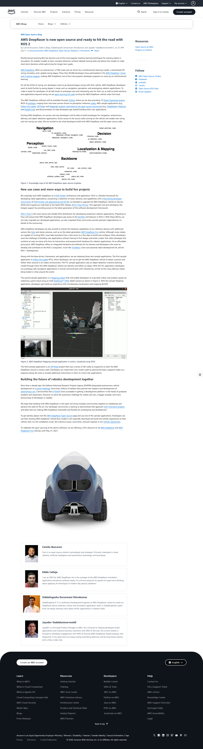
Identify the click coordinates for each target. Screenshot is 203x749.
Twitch (141, 85)
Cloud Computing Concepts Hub (32, 697)
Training (64, 686)
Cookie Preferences (48, 740)
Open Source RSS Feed (148, 88)
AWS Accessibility (155, 713)
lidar (33, 232)
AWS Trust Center (68, 692)
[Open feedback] (199, 374)
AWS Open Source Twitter (149, 76)
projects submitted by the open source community (81, 106)
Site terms (31, 740)
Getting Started (67, 681)
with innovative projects (114, 406)
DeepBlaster (112, 106)
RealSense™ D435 (61, 281)
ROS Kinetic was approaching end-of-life (51, 202)
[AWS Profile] (193, 3)
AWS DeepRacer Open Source (59, 415)
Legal (150, 718)
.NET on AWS (110, 692)
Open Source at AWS (144, 47)
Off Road (41, 106)
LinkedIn (142, 82)
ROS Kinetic (60, 195)
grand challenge (43, 388)
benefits (81, 217)
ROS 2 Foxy (26, 214)
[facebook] (159, 735)
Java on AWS (110, 702)
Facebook (142, 79)
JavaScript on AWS (113, 713)
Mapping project (58, 278)
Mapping (53, 106)
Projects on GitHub (143, 50)
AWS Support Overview (158, 702)
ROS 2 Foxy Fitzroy (80, 205)
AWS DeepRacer (27, 70)
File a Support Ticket (157, 686)
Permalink (84, 50)
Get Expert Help (155, 708)
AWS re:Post (153, 692)
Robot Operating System (114, 100)
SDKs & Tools (110, 686)
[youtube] (176, 735)
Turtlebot (76, 247)
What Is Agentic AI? (26, 692)
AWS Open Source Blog (31, 34)
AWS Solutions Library (71, 697)
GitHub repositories (111, 422)
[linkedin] (163, 735)
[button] (40, 11)
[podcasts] (181, 735)
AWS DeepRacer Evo (89, 232)
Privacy (20, 740)
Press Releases (24, 718)
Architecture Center (69, 702)
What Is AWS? (23, 681)
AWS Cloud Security (26, 702)
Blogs (19, 713)
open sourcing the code (65, 94)
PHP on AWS (110, 708)
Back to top (100, 724)
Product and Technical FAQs (73, 708)
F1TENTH (56, 391)
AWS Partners (67, 718)
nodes (93, 103)
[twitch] (172, 735)
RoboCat (122, 106)
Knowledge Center (156, 697)
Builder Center (111, 681)
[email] (185, 735)
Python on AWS (111, 697)
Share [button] (96, 50)
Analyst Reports (68, 713)
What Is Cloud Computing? (30, 686)
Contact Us (152, 681)
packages (32, 103)
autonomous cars (28, 391)
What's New (22, 708)
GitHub (72, 100)
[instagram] (168, 735)
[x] (154, 735)
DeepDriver (29, 109)
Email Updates (144, 91)
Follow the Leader (28, 106)
